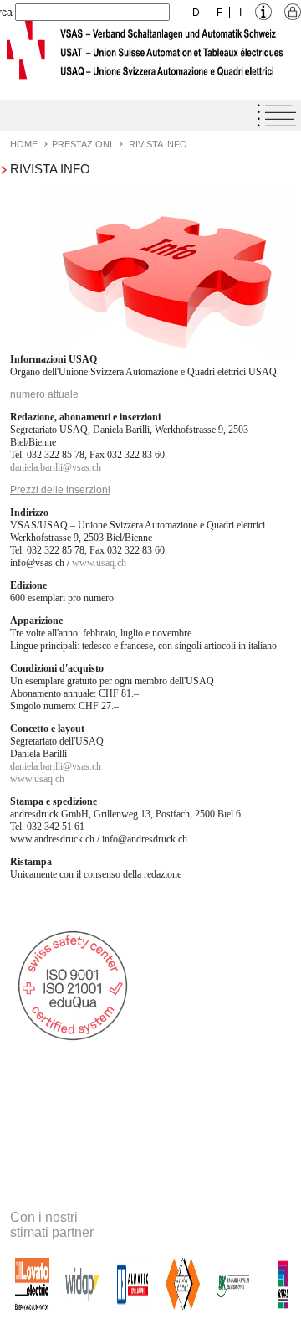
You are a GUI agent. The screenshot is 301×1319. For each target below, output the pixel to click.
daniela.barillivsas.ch (55, 467)
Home (24, 144)
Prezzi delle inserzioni (60, 490)
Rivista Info (158, 144)
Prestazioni (82, 144)
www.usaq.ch (99, 563)
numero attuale (44, 394)
